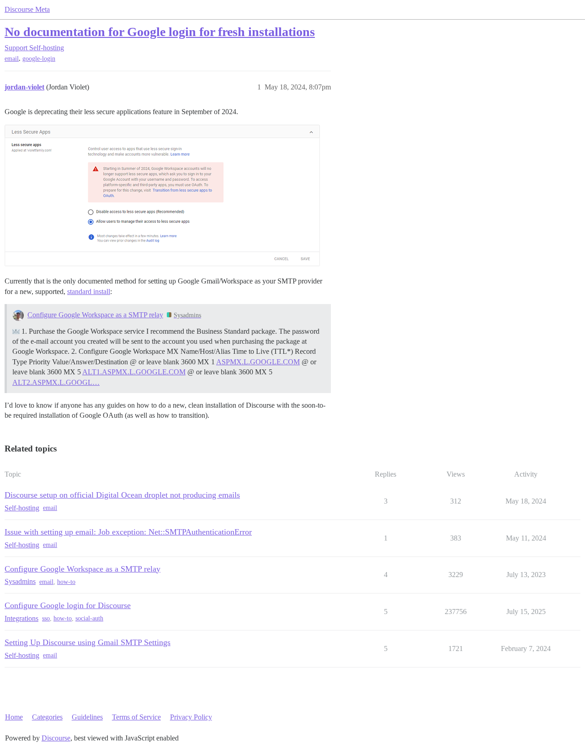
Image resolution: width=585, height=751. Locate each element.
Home (14, 717)
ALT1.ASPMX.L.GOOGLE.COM (134, 372)
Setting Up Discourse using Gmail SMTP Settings (87, 642)
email (12, 58)
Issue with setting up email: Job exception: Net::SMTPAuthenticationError (128, 531)
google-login (38, 58)
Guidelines (87, 717)
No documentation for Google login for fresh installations (160, 32)
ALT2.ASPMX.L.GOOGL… (56, 382)
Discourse (56, 738)
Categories (47, 717)
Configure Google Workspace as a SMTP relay (95, 315)
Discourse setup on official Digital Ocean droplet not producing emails (122, 494)
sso (46, 618)
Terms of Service (136, 717)
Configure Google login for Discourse (68, 605)
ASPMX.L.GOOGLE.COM (258, 362)
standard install (88, 291)
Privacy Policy (191, 717)
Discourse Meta (27, 9)
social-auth (89, 618)
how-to (66, 581)
